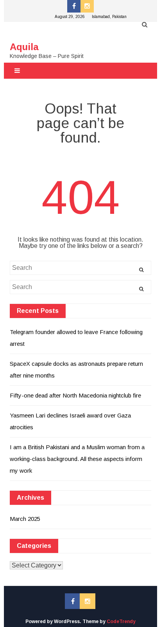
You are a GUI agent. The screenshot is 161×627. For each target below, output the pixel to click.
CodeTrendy (121, 621)
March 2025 (25, 518)
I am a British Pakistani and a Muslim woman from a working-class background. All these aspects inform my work (77, 459)
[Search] (141, 270)
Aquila (24, 47)
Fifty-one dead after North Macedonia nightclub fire (75, 395)
